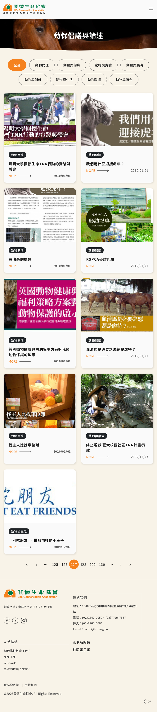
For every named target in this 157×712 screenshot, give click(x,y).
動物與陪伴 (124, 79)
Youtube (15, 621)
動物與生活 (64, 79)
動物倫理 (42, 65)
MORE (13, 175)
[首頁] (24, 9)
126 (64, 564)
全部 (17, 65)
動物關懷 (94, 79)
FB (7, 621)
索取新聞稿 (81, 642)
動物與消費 (33, 79)
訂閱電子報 (81, 649)
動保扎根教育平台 (16, 651)
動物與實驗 (103, 65)
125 (55, 564)
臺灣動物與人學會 (16, 669)
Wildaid (9, 663)
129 (93, 564)
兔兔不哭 (10, 657)
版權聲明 (31, 684)
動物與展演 (134, 65)
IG (24, 621)
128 (83, 564)
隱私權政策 (11, 684)
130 (102, 564)
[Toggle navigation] (151, 9)
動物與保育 (71, 65)
